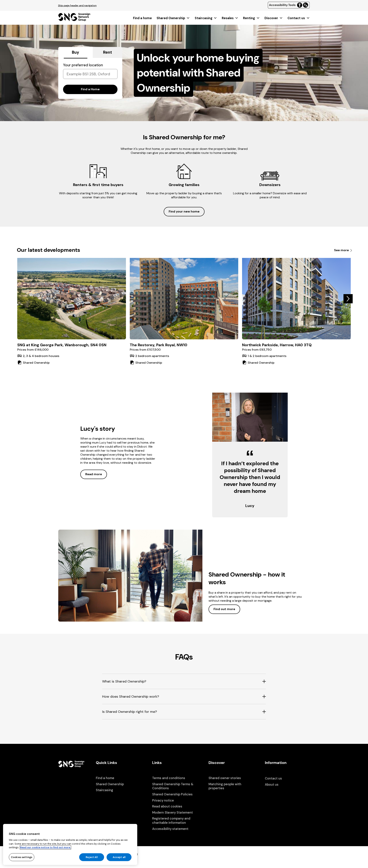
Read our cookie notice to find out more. (45, 847)
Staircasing (203, 18)
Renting (249, 18)
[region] (70, 844)
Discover (271, 18)
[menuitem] (142, 18)
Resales (228, 18)
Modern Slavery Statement (172, 813)
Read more (93, 474)
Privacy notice (163, 800)
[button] (348, 298)
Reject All (91, 857)
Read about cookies (167, 806)
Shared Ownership (171, 18)
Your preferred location (83, 65)
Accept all (119, 857)
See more (342, 250)
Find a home (142, 18)
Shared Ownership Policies (172, 794)
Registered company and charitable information (171, 820)
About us (271, 785)
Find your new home (184, 211)
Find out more (224, 609)
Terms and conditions (168, 778)
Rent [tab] (107, 52)
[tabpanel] (90, 78)
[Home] (74, 20)
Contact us (296, 18)
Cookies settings (21, 857)
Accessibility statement (170, 829)
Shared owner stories (225, 778)
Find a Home (90, 89)
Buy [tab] (75, 52)
